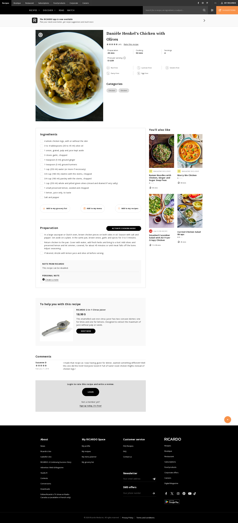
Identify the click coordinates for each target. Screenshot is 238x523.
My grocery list (88, 462)
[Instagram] (178, 493)
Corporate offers (171, 472)
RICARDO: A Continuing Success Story (55, 462)
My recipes (86, 451)
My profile (86, 446)
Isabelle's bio (46, 456)
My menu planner (89, 456)
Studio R (43, 473)
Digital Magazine (171, 483)
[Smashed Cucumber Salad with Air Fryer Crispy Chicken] (161, 211)
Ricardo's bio (45, 451)
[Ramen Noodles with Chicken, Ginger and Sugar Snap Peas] (161, 151)
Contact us (127, 456)
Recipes (5, 3)
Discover (48, 10)
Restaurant (29, 3)
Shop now (86, 331)
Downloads (45, 489)
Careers (86, 3)
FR (215, 3)
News (42, 446)
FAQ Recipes (128, 446)
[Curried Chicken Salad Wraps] (189, 211)
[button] (204, 10)
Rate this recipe (131, 44)
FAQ (124, 451)
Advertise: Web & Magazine (51, 467)
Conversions (45, 483)
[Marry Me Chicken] (189, 151)
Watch (71, 10)
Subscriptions (43, 3)
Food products (59, 3)
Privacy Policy (127, 517)
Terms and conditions (145, 517)
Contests (44, 478)
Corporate (74, 3)
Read (61, 10)
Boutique (17, 3)
